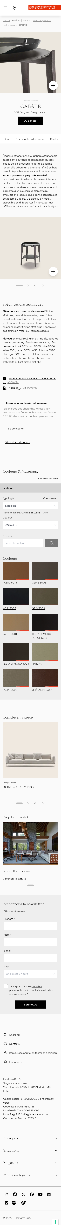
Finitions (8, 487)
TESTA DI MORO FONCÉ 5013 (41, 635)
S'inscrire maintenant (17, 442)
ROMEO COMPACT (19, 787)
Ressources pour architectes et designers (33, 1052)
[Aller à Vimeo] (5, 1202)
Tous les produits (42, 20)
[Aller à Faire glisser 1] (19, 285)
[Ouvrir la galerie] (53, 85)
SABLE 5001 (10, 633)
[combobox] (30, 506)
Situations (11, 1150)
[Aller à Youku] (14, 1203)
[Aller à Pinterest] (31, 1194)
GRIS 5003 (38, 608)
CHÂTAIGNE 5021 (42, 689)
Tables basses (10, 25)
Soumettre (30, 1004)
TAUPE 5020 (10, 689)
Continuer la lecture (14, 878)
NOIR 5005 (9, 608)
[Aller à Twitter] (22, 1194)
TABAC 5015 (10, 582)
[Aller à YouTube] (39, 1194)
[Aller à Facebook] (14, 1194)
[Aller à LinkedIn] (48, 1194)
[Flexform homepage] (44, 7)
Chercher (8, 535)
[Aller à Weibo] (22, 1202)
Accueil (6, 20)
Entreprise (11, 1138)
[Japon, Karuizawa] (30, 843)
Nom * (7, 934)
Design (8, 138)
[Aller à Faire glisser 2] (27, 285)
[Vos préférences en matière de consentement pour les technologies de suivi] (55, 1222)
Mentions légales (16, 1175)
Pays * (7, 966)
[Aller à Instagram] (5, 1194)
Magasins (10, 1162)
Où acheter (30, 120)
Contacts (14, 1043)
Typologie (8, 498)
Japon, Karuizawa (16, 871)
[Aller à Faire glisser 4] (42, 285)
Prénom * (9, 918)
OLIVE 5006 (39, 582)
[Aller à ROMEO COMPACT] (30, 750)
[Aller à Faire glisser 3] (35, 285)
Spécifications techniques (31, 138)
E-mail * (8, 950)
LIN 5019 (37, 663)
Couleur (7, 517)
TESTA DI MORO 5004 (16, 663)
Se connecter (16, 428)
